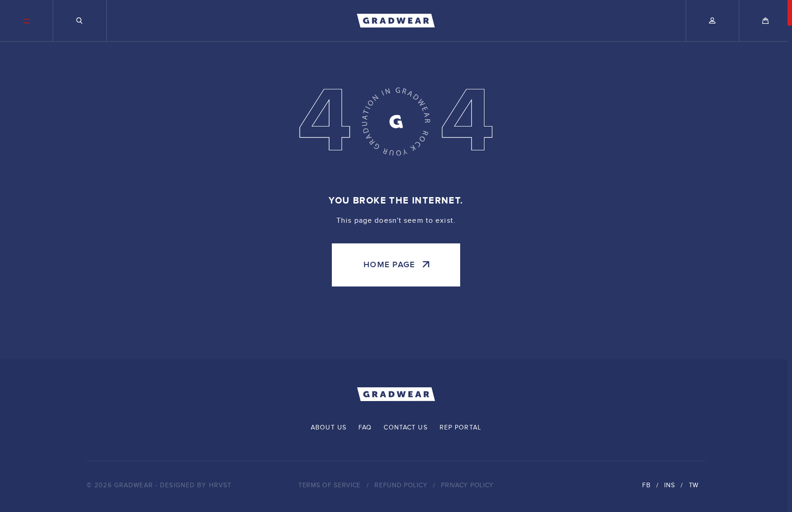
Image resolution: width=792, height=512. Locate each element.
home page (389, 265)
